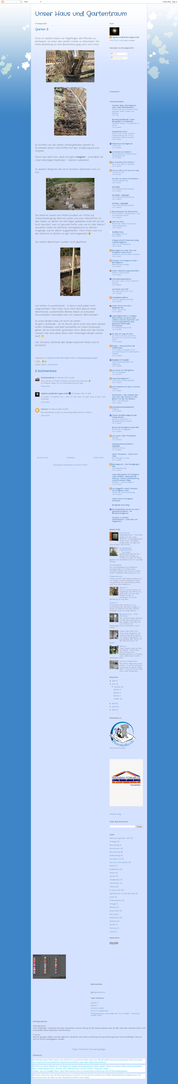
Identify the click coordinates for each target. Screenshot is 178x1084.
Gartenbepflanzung (119, 468)
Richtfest (113, 921)
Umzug (112, 932)
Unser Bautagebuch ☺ (121, 378)
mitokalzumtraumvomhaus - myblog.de (123, 445)
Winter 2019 (116, 146)
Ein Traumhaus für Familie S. (123, 162)
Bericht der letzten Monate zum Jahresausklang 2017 (124, 225)
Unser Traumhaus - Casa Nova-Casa (125, 455)
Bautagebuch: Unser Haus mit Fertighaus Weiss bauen (124, 251)
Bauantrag (114, 845)
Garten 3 (123, 588)
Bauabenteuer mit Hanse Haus (124, 211)
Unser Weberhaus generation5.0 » (125, 271)
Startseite (71, 458)
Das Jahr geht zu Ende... (120, 458)
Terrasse (113, 928)
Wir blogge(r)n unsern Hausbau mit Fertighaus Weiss (125, 489)
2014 (114, 710)
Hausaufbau (115, 883)
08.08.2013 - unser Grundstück (123, 482)
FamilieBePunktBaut (120, 297)
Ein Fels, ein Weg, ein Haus (122, 334)
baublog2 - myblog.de (120, 195)
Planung (113, 914)
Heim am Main (118, 222)
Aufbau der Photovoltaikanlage (123, 492)
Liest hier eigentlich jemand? (122, 299)
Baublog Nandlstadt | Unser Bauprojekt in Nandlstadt (123, 120)
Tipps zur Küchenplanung (121, 244)
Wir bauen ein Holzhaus (121, 152)
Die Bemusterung (118, 448)
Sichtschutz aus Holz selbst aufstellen (126, 254)
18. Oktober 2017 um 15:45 (81, 393)
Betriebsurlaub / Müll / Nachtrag (129, 615)
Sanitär (113, 925)
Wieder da (117, 699)
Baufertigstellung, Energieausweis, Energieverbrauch (124, 155)
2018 (114, 681)
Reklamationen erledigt (120, 264)
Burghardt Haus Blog (120, 505)
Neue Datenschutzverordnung (123, 189)
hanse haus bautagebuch (122, 144)
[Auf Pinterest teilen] (45, 361)
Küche (112, 897)
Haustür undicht (97, 1008)
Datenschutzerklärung (120, 181)
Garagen (115, 438)
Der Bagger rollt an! (119, 234)
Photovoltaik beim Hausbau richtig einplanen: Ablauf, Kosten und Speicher (125, 111)
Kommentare (117, 58)
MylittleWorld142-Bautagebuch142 (54, 393)
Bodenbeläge (115, 855)
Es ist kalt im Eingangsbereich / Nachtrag (131, 534)
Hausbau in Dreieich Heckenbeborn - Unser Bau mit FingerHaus (124, 519)
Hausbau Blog (115, 814)
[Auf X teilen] (41, 361)
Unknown (44, 409)
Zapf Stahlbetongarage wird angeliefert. (122, 363)
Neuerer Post (42, 458)
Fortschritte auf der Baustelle (123, 380)
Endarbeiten (115, 869)
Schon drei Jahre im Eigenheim (123, 164)
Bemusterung (115, 852)
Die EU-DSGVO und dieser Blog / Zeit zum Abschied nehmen (126, 215)
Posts (114, 54)
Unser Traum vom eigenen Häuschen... (122, 500)
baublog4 (116, 187)
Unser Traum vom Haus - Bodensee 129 (122, 307)
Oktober (117, 687)
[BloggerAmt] (98, 992)
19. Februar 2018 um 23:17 (58, 409)
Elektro (112, 866)
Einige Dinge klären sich (129, 631)
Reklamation (114, 918)
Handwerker (53, 364)
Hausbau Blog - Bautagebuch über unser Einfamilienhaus (124, 106)
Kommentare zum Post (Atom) (75, 465)
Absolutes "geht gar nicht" (120, 838)
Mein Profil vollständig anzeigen (122, 40)
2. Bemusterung (116, 576)
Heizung (113, 887)
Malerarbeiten (116, 900)
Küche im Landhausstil (128, 661)
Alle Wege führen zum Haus (122, 291)
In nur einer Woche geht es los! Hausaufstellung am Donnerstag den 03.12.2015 (125, 352)
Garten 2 (117, 693)
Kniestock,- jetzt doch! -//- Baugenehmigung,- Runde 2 (122, 420)
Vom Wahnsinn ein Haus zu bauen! (126, 387)
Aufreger (113, 841)
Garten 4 (113, 603)
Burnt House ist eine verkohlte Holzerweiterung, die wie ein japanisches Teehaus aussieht (123, 136)
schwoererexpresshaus (121, 279)
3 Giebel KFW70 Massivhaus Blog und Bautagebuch (125, 241)
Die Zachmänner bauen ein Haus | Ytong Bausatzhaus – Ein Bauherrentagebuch (126, 511)
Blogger (102, 1049)
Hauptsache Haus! (119, 131)
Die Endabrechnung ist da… (122, 328)
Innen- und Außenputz (120, 401)
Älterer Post (98, 458)
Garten (44, 364)
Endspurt (115, 389)
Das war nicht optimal (119, 862)
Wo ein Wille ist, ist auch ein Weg (125, 170)
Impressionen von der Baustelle (122, 893)
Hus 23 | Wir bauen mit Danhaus (125, 179)
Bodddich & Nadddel (120, 360)
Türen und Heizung (119, 310)
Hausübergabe (116, 565)
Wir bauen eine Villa (120, 289)
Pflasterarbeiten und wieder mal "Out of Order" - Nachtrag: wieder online (115, 1014)
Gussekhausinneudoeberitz (123, 407)
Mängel (113, 904)
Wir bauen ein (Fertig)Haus (123, 370)
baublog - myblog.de (120, 203)
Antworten (45, 386)
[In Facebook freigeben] (43, 361)
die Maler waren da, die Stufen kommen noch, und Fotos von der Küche (124, 338)
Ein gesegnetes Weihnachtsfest (126, 549)
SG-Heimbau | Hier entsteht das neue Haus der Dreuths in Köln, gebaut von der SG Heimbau (125, 397)
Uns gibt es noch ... (118, 172)
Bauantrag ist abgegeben (121, 429)
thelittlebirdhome (47, 378)
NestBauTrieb (117, 232)
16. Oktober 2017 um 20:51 (64, 378)
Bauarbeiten (115, 848)
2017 (114, 684)
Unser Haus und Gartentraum (81, 14)
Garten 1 (123, 646)
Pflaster (113, 907)
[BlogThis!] (38, 361)
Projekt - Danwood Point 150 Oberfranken (123, 347)
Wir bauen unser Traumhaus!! (124, 436)
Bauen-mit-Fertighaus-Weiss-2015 (125, 427)
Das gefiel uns (115, 859)
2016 (114, 703)
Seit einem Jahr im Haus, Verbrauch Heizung (125, 282)
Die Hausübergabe (119, 372)
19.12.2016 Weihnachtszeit (120, 273)
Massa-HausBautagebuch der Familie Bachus (124, 416)
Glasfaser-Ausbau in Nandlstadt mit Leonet (125, 124)
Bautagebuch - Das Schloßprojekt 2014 (125, 465)
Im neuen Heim (115, 890)
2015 (114, 707)
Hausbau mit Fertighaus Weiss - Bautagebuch (125, 262)
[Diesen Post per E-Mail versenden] (36, 361)
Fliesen (112, 873)
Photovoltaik (114, 911)
